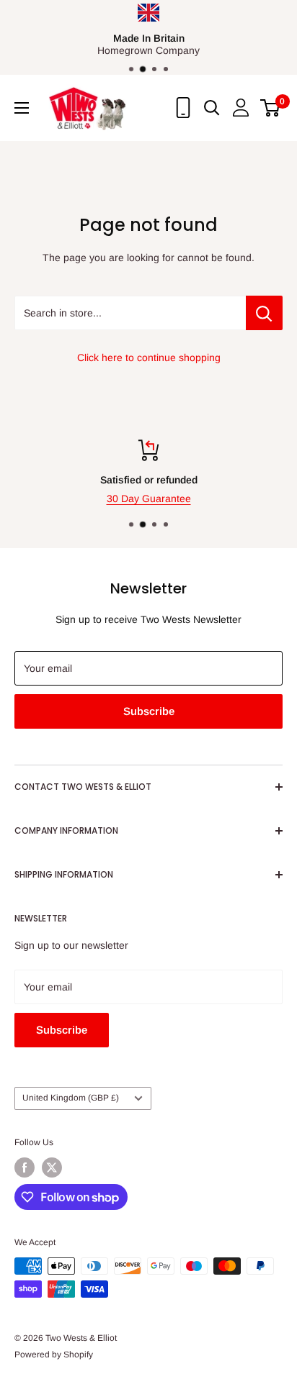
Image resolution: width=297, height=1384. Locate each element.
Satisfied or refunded (149, 480)
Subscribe (148, 711)
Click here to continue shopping (149, 357)
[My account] (241, 108)
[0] (271, 108)
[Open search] (212, 108)
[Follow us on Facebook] (24, 1167)
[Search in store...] (264, 313)
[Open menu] (21, 108)
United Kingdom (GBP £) (70, 1098)
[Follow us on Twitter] (52, 1167)
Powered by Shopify (53, 1354)
